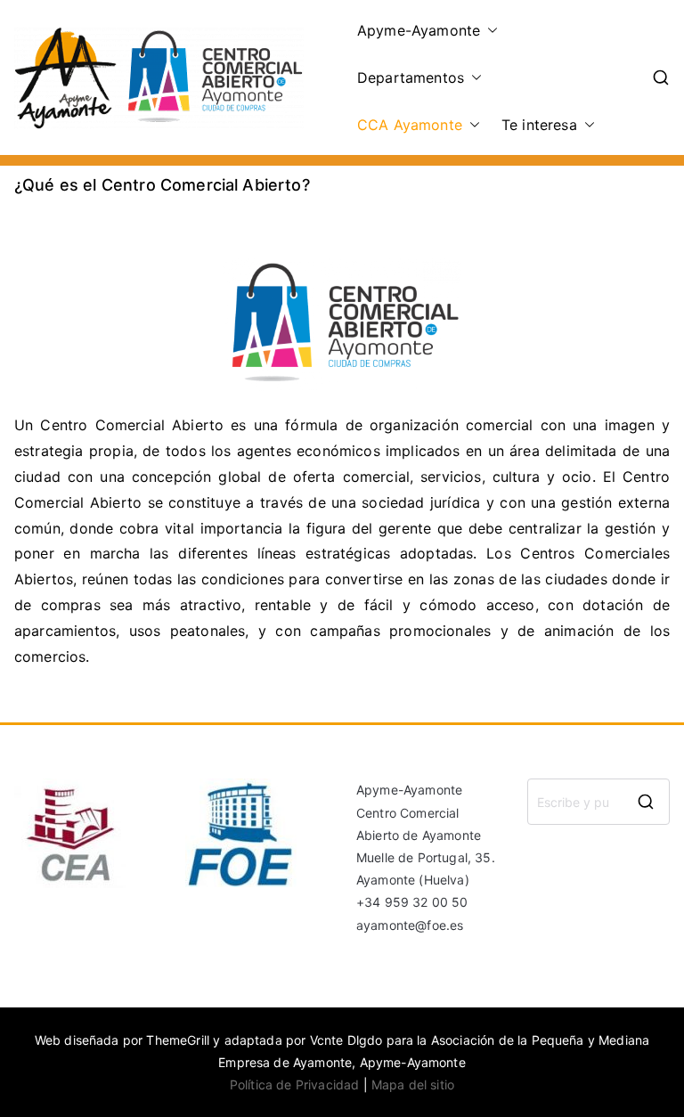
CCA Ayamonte (409, 125)
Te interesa (539, 125)
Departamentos (410, 77)
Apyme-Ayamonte (418, 30)
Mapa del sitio (412, 1084)
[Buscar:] (598, 801)
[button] (489, 31)
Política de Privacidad (295, 1084)
